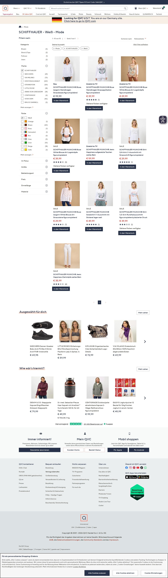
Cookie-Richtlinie (79, 567)
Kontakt (22, 472)
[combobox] (86, 8)
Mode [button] (57, 48)
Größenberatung (51, 475)
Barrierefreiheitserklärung (108, 479)
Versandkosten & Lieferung (55, 479)
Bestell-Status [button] (95, 450)
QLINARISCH (148, 14)
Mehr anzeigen (26, 107)
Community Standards (93, 540)
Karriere (102, 490)
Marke (24, 66)
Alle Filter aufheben (140, 44)
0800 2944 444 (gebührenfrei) (30, 475)
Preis (23, 179)
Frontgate (38, 549)
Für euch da (76, 487)
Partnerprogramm (78, 483)
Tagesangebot (8, 14)
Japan (95, 527)
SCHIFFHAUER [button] (71, 48)
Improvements (65, 549)
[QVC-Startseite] (20, 27)
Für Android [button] (139, 450)
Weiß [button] (85, 48)
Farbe (23, 113)
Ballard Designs (28, 549)
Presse (21, 483)
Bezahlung (49, 483)
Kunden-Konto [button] (73, 450)
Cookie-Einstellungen (153, 573)
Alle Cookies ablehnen (125, 573)
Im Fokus (25, 161)
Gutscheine (76, 475)
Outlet (101, 505)
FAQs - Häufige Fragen (53, 495)
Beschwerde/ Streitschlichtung (56, 503)
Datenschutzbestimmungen (68, 540)
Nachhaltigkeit (104, 475)
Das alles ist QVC (105, 472)
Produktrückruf (24, 491)
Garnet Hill (46, 549)
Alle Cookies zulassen (97, 573)
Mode (81, 14)
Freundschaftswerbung (80, 479)
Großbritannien (81, 527)
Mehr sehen (143, 312)
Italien (89, 527)
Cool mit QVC (41, 14)
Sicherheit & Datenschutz (54, 491)
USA (72, 527)
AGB (51, 540)
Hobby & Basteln (120, 14)
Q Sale (73, 14)
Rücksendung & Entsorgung (55, 487)
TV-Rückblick (40, 8)
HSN (20, 549)
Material (24, 191)
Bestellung (49, 468)
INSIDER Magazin (78, 468)
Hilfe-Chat (23, 468)
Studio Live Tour (104, 501)
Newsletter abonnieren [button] (39, 450)
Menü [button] (15, 8)
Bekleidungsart (27, 173)
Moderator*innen (105, 494)
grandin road (55, 549)
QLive (21, 479)
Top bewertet (63, 14)
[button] (139, 8)
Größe (24, 167)
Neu (17, 14)
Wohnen (107, 14)
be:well (52, 14)
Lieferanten (23, 487)
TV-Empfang (103, 498)
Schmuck (98, 14)
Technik (159, 14)
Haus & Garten (134, 14)
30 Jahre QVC (27, 14)
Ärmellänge (26, 185)
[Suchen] (125, 8)
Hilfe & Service (50, 499)
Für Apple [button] (118, 450)
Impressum (113, 540)
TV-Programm (77, 472)
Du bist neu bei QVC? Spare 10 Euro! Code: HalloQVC (83, 2)
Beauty (88, 14)
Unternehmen (104, 468)
